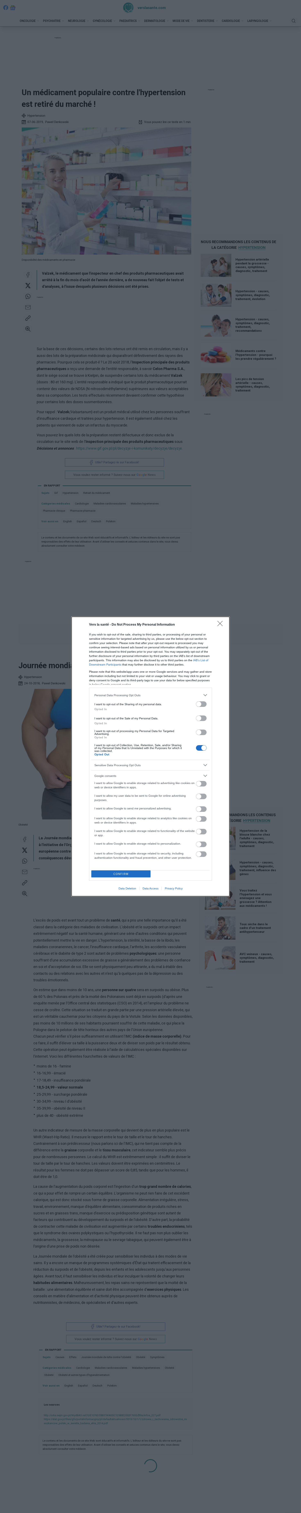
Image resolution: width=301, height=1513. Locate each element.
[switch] (201, 704)
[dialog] (150, 756)
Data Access (150, 888)
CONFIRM (121, 874)
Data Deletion (127, 888)
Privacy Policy (174, 888)
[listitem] (150, 695)
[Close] (221, 625)
